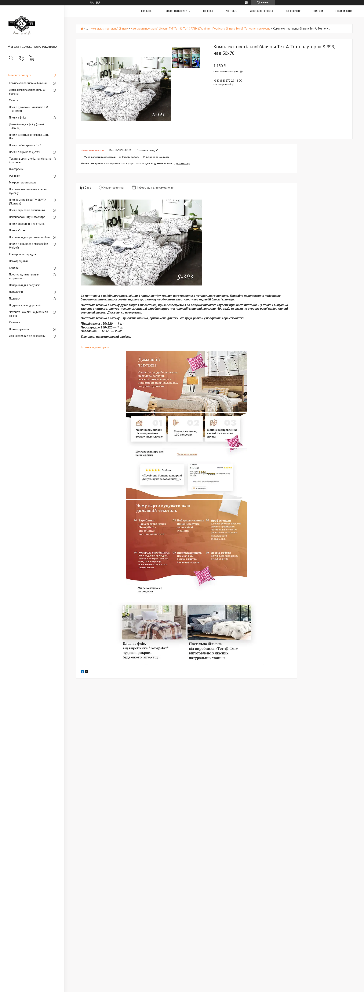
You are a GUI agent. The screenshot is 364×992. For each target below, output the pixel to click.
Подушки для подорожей (25, 305)
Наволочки (16, 291)
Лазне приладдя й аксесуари (27, 335)
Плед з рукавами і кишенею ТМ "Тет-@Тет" (28, 109)
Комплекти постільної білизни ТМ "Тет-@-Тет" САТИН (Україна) (170, 28)
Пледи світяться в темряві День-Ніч (29, 136)
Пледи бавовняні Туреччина (27, 223)
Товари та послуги (19, 75)
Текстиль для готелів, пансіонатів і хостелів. (30, 160)
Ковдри (14, 267)
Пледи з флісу (17, 117)
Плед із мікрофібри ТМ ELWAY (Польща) (27, 201)
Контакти (231, 10)
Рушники (14, 175)
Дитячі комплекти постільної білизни (27, 91)
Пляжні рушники (19, 329)
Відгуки (318, 10)
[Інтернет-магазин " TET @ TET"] (32, 25)
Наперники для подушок (24, 285)
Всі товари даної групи (95, 347)
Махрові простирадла (22, 182)
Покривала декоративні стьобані (29, 237)
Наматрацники (18, 261)
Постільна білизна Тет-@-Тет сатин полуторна (241, 28)
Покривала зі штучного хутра (27, 216)
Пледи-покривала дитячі (24, 152)
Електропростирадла (22, 254)
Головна (146, 10)
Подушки (14, 298)
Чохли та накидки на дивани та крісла (28, 313)
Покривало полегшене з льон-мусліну (28, 191)
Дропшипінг (293, 10)
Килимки (14, 322)
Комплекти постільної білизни (28, 83)
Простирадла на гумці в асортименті (24, 276)
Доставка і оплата (261, 10)
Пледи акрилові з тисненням (27, 210)
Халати (13, 100)
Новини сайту (344, 10)
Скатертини (16, 169)
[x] (86, 672)
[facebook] (82, 672)
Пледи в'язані (17, 230)
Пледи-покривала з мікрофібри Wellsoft (28, 245)
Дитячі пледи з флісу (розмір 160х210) (27, 126)
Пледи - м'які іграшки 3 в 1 (25, 145)
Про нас (208, 10)
